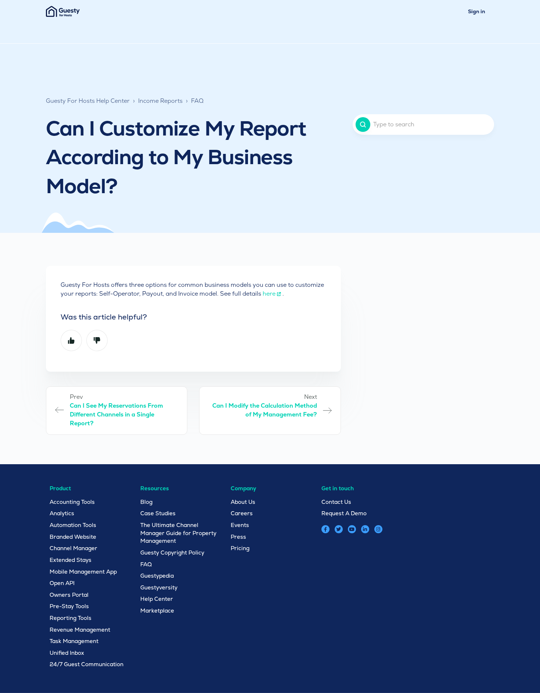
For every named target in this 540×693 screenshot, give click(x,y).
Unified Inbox (67, 652)
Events (240, 524)
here (269, 293)
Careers (242, 513)
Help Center (156, 598)
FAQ (197, 101)
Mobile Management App (83, 571)
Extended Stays (70, 559)
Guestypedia (157, 575)
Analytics (62, 513)
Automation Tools (73, 524)
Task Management (74, 641)
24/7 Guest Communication (86, 664)
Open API (62, 583)
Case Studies (158, 513)
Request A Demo (344, 513)
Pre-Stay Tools (69, 606)
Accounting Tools (72, 501)
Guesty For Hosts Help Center (88, 101)
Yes (71, 340)
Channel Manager (73, 548)
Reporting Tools (70, 617)
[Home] (63, 11)
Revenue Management (80, 629)
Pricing (240, 548)
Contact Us (336, 501)
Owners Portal (69, 594)
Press (238, 536)
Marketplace (157, 610)
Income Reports (160, 101)
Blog (146, 501)
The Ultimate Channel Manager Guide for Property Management (178, 532)
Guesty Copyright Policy (172, 552)
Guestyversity (158, 587)
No (97, 340)
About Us (243, 501)
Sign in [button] (476, 11)
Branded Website (73, 536)
